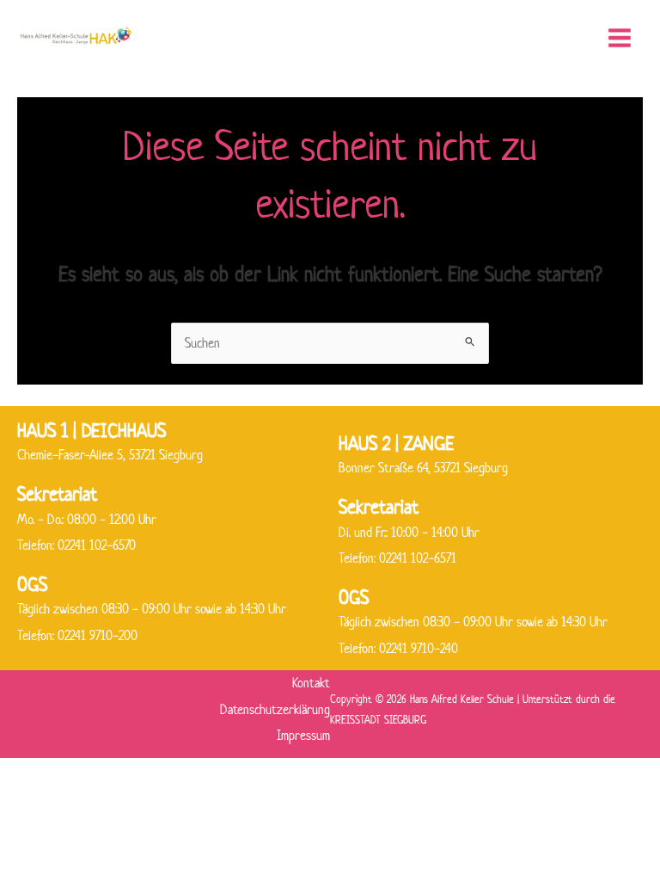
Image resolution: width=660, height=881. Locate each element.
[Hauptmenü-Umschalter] (619, 38)
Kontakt (311, 683)
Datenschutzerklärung (275, 709)
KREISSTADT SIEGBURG (378, 719)
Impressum (303, 735)
